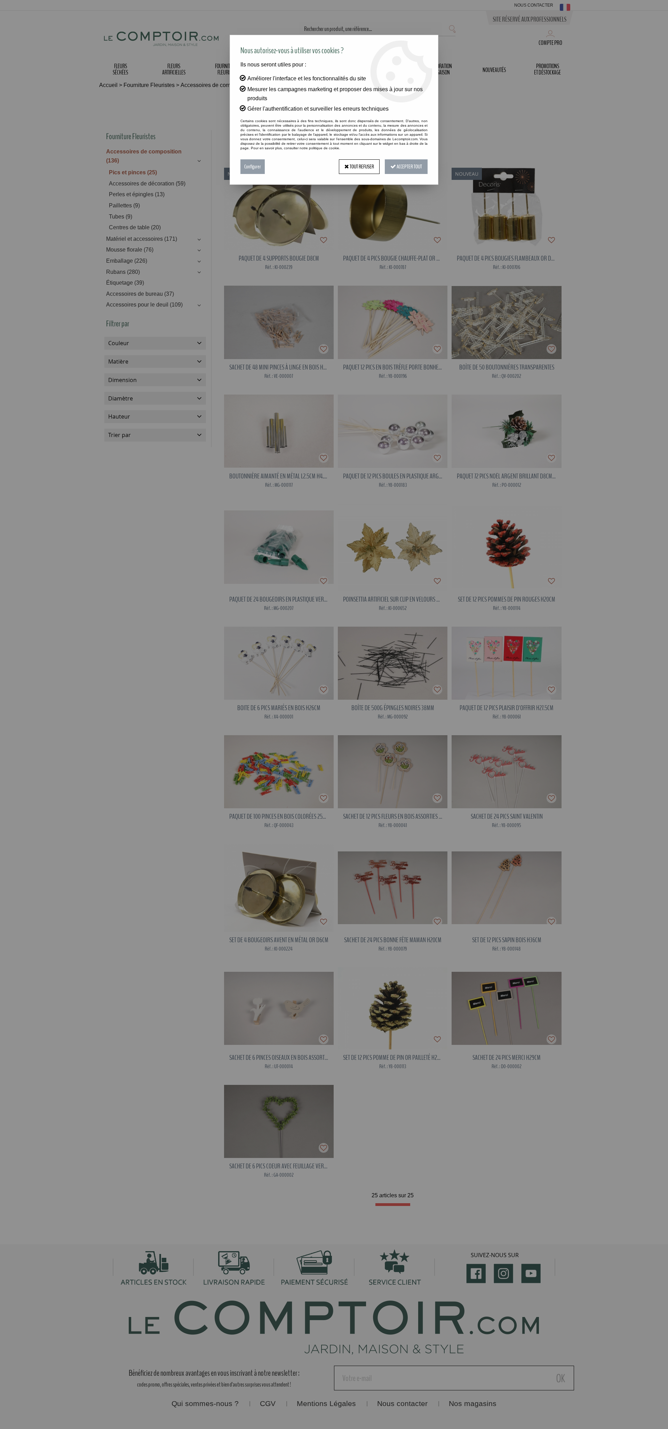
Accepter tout (409, 166)
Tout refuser (361, 166)
